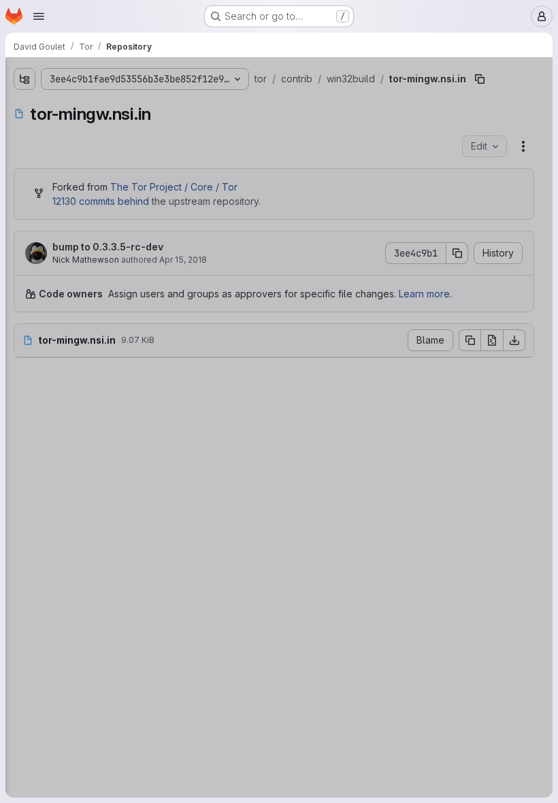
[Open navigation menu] (39, 16)
